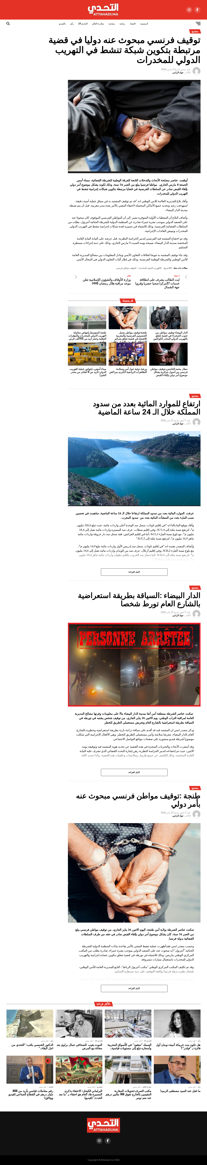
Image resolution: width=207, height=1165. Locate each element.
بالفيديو (62, 23)
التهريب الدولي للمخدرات (149, 268)
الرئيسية (144, 23)
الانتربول (167, 268)
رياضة (122, 23)
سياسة (112, 23)
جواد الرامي (178, 72)
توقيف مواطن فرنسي (125, 268)
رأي (72, 23)
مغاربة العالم (98, 23)
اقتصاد (133, 23)
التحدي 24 (83, 23)
